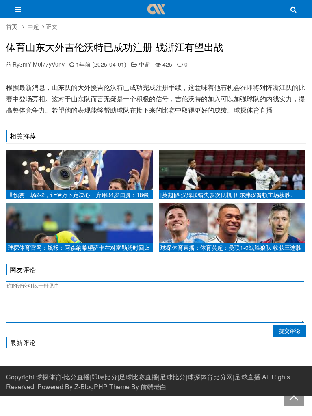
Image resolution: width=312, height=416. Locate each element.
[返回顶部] (294, 396)
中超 (33, 26)
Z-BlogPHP (91, 386)
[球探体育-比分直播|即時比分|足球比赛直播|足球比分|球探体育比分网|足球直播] (156, 13)
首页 (11, 26)
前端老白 (154, 386)
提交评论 (289, 330)
